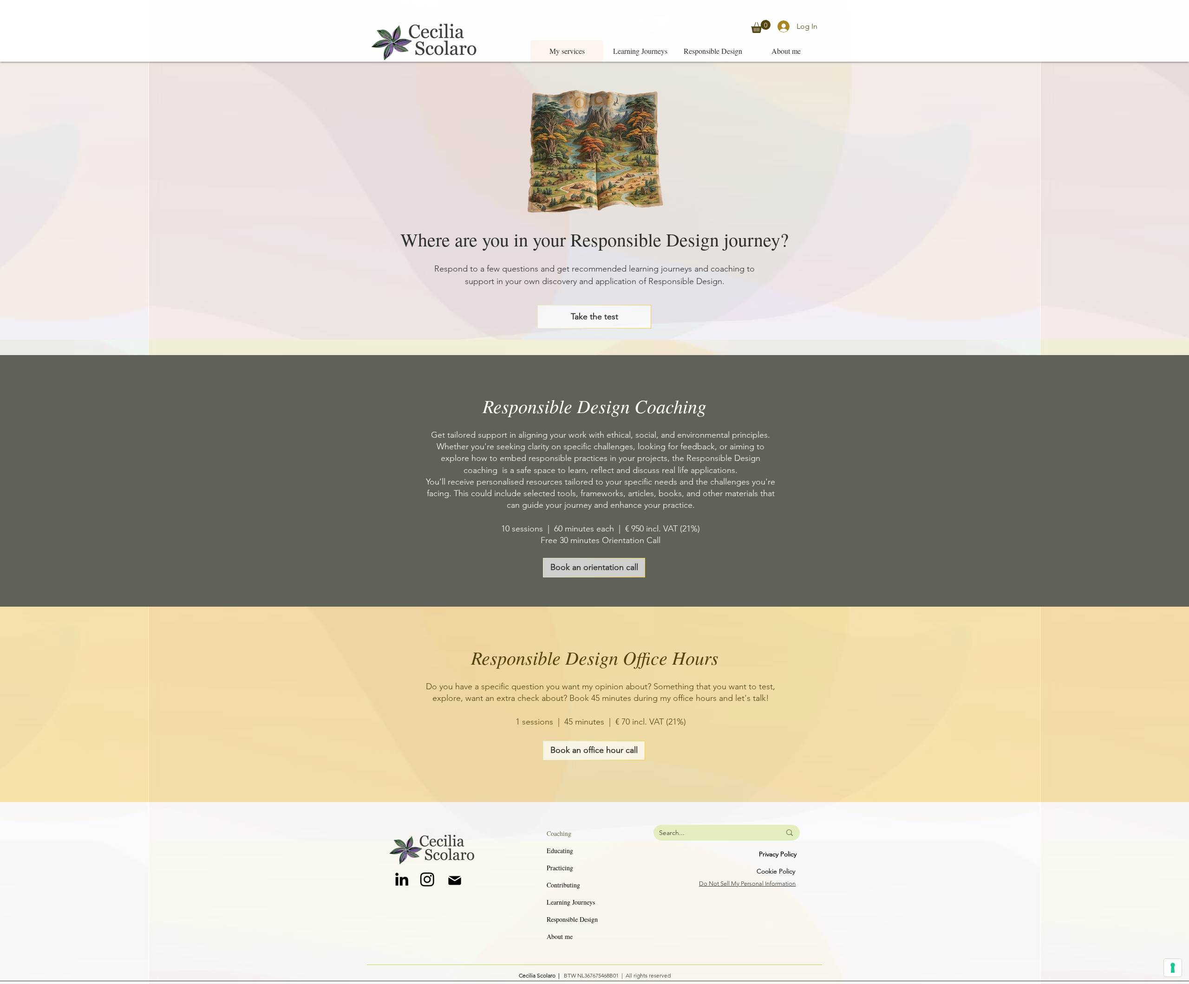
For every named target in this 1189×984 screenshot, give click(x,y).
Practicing (560, 867)
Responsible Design (572, 919)
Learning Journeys (571, 902)
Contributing (563, 884)
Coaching (559, 833)
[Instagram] (427, 879)
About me (560, 936)
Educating (560, 850)
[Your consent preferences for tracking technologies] (1173, 968)
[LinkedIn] (401, 879)
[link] (761, 26)
